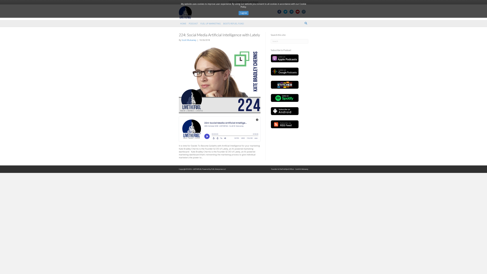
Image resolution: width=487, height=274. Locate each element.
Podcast (193, 23)
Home (183, 23)
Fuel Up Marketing (210, 23)
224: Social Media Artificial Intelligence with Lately (219, 34)
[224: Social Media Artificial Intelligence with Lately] (219, 79)
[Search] (306, 23)
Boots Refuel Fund (233, 23)
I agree (243, 13)
